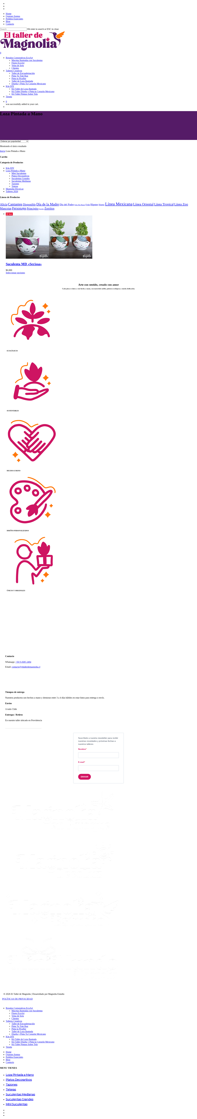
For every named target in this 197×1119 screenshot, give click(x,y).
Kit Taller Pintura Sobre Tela (25, 1044)
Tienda (9, 1047)
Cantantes (15, 204)
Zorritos (49, 208)
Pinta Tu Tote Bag (20, 1026)
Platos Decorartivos (20, 176)
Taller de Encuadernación (23, 1023)
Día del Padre (67, 204)
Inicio (2, 151)
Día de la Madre (47, 204)
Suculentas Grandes (21, 178)
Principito (33, 208)
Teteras (15, 186)
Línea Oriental (143, 204)
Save (10, 214)
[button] (23, 725)
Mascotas (5, 208)
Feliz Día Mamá (79, 205)
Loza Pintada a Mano (15, 170)
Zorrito (41, 209)
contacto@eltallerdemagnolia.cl (26, 667)
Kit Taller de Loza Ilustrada (24, 1039)
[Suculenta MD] (49, 258)
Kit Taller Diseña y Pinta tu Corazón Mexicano (33, 1042)
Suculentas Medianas (21, 181)
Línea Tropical (164, 204)
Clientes (15, 1018)
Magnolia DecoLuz (15, 189)
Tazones (15, 183)
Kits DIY (10, 168)
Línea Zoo (181, 204)
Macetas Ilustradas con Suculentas (27, 1010)
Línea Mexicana (119, 204)
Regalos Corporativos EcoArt (19, 1008)
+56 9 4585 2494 (23, 662)
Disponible (29, 204)
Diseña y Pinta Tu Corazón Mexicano (29, 1034)
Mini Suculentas (19, 173)
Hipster (94, 204)
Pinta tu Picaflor (19, 1029)
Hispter (102, 205)
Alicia (3, 204)
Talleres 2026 (12, 191)
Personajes (19, 208)
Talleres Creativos (14, 1021)
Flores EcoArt (18, 1013)
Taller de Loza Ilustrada (22, 1031)
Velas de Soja (18, 1016)
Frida (88, 205)
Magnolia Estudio (56, 994)
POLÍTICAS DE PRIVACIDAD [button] (17, 999)
